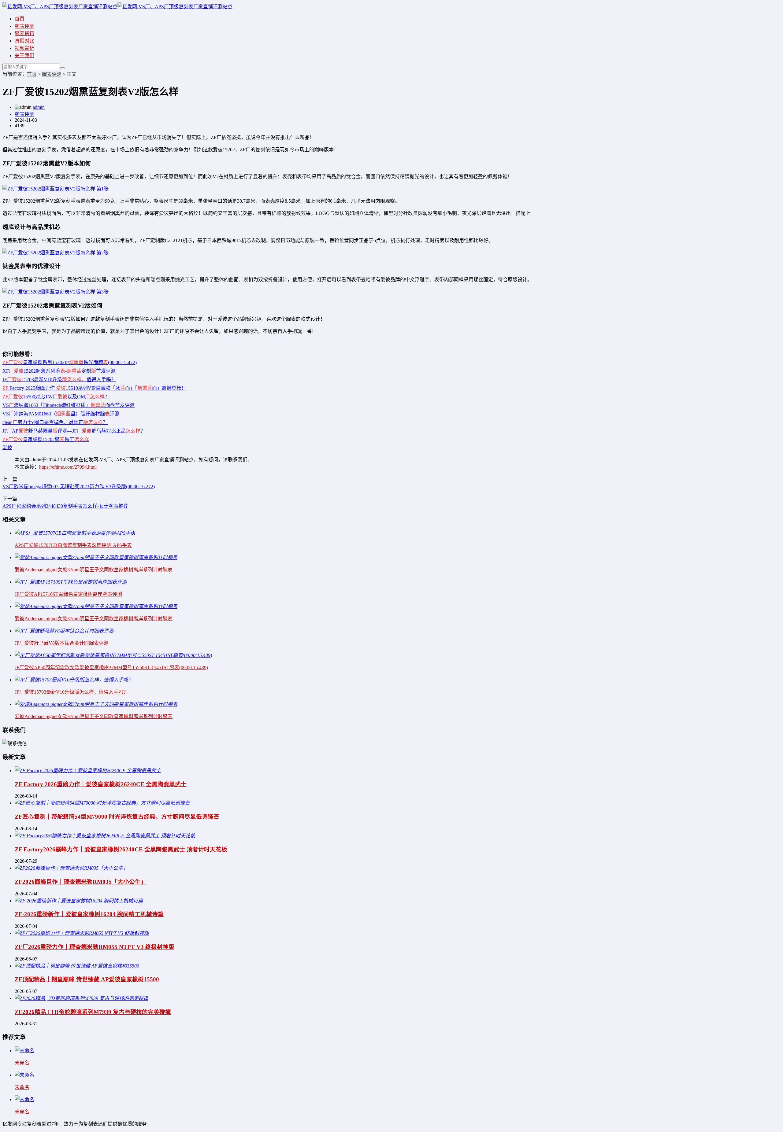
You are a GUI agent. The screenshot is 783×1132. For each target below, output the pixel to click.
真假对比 (24, 40)
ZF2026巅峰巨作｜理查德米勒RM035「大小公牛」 (81, 882)
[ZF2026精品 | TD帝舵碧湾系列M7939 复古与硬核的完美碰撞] (81, 998)
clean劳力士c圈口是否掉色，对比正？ (55, 422)
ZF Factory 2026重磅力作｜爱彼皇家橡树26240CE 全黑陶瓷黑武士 (101, 784)
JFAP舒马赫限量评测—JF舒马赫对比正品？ (73, 430)
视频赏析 (24, 48)
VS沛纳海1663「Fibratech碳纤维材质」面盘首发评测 (68, 405)
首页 (19, 18)
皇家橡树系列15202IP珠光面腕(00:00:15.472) (69, 362)
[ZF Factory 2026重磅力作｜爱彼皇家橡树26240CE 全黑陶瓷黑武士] (88, 770)
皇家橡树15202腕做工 (45, 439)
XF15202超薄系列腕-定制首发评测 (59, 371)
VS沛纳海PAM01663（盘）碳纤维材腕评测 (61, 413)
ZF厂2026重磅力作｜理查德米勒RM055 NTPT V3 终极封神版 (94, 947)
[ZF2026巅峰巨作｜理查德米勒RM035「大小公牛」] (71, 868)
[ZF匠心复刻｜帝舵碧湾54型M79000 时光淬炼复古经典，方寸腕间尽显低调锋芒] (102, 803)
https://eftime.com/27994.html (68, 467)
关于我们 (24, 55)
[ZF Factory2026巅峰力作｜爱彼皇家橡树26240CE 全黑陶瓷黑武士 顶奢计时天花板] (105, 835)
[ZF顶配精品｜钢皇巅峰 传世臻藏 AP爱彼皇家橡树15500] (77, 965)
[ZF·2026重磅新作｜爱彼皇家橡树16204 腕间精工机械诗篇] (79, 900)
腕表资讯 (24, 33)
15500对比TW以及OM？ (55, 396)
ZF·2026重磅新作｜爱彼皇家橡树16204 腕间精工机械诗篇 (89, 914)
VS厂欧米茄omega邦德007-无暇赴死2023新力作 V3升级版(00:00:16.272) (78, 486)
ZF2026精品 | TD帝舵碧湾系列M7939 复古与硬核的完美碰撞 (93, 1012)
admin (39, 107)
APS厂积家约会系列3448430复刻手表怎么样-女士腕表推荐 (65, 506)
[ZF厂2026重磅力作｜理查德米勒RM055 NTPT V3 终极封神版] (82, 933)
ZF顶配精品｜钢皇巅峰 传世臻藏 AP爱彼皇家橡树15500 (87, 979)
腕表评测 (24, 26)
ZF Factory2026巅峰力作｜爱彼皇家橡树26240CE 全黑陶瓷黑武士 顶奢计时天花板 (121, 849)
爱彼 (7, 447)
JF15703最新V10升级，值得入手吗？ (59, 379)
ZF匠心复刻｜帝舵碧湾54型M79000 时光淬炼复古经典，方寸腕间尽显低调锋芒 (117, 816)
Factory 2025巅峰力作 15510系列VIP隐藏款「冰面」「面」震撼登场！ (94, 388)
